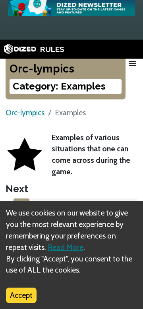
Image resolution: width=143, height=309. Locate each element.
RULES (52, 49)
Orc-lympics (25, 112)
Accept (21, 295)
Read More (65, 247)
